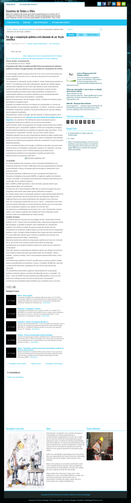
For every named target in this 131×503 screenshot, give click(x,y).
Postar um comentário (15, 377)
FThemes (39, 500)
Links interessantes (41, 22)
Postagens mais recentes (28, 4)
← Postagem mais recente (16, 364)
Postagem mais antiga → (55, 364)
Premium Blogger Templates (74, 500)
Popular (71, 35)
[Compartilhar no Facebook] (14, 287)
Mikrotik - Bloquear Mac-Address (79, 103)
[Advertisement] (35, 401)
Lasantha (60, 500)
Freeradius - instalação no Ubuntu (29, 309)
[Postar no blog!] (9, 287)
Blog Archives (93, 35)
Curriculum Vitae (13, 22)
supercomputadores (26, 29)
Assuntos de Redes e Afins (20, 11)
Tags (81, 35)
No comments (54, 44)
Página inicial (10, 4)
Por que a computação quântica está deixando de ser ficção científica (35, 38)
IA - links (71, 138)
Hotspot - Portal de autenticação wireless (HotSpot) (35, 335)
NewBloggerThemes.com (93, 500)
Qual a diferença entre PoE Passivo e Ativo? (86, 74)
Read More (46, 303)
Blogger (87, 495)
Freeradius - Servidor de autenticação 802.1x (33, 322)
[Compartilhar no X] (12, 287)
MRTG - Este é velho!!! (25, 295)
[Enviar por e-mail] (7, 287)
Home (9, 29)
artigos (15, 29)
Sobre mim (26, 22)
